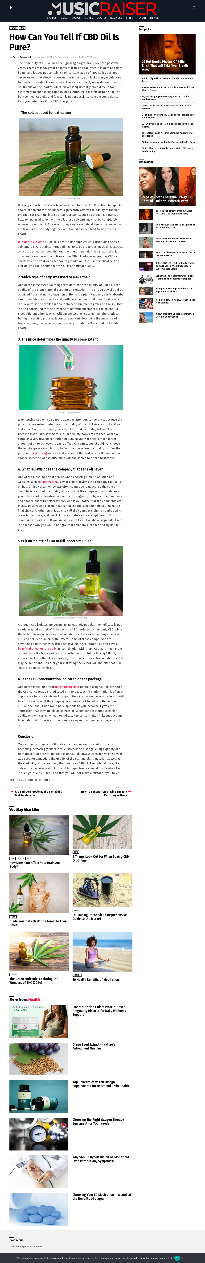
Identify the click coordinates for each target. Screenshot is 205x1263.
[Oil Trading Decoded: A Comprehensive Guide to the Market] (102, 890)
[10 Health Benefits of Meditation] (102, 952)
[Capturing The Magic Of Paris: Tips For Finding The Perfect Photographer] (146, 279)
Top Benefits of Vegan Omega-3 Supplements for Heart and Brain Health (101, 1084)
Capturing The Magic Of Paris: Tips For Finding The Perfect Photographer (175, 277)
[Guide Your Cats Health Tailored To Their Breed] (39, 893)
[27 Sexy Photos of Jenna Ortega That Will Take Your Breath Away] (167, 186)
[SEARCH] (194, 7)
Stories (52, 17)
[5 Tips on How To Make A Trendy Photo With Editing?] (146, 303)
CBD (13, 780)
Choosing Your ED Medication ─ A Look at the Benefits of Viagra (102, 1197)
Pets (13, 917)
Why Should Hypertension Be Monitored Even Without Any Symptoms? (101, 1159)
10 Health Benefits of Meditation (96, 980)
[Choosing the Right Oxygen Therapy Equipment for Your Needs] (38, 1134)
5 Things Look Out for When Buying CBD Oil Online (101, 859)
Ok (177, 1258)
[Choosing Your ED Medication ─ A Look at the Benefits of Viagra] (38, 1209)
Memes (88, 17)
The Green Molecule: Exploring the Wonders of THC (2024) (33, 981)
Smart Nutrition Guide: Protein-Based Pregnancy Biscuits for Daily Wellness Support (99, 1011)
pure (39, 780)
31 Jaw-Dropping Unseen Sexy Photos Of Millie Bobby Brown (175, 315)
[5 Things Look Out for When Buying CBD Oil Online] (102, 832)
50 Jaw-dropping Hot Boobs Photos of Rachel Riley (168, 142)
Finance (77, 910)
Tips (29, 858)
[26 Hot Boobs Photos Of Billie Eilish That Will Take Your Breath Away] (167, 54)
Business (116, 17)
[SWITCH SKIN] (10, 7)
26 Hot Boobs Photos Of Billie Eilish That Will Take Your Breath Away (174, 212)
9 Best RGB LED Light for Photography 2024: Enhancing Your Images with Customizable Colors (175, 266)
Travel (154, 17)
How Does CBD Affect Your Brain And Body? (35, 865)
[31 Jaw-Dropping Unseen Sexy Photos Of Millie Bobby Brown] (146, 317)
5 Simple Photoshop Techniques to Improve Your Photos (174, 290)
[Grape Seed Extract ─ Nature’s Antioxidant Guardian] (38, 1059)
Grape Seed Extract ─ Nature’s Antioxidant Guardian (94, 1046)
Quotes (101, 17)
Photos (76, 17)
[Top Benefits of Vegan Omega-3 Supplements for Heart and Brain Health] (38, 1096)
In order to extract (30, 242)
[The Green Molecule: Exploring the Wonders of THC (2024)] (39, 951)
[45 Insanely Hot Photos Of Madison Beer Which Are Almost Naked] (146, 242)
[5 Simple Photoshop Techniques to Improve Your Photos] (146, 291)
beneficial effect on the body (37, 648)
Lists (63, 17)
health (22, 780)
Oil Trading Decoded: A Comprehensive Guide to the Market (100, 917)
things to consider (67, 687)
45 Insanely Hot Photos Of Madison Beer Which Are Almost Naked (174, 240)
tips (47, 780)
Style (129, 17)
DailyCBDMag (38, 453)
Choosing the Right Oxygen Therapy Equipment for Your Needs (98, 1122)
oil (31, 780)
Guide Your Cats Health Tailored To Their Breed (38, 923)
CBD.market (49, 482)
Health (141, 17)
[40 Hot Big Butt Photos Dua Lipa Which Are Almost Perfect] (146, 228)
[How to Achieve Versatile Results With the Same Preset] (146, 254)
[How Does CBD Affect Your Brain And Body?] (39, 835)
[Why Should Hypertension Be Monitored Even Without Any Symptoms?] (38, 1171)
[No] (181, 1257)
